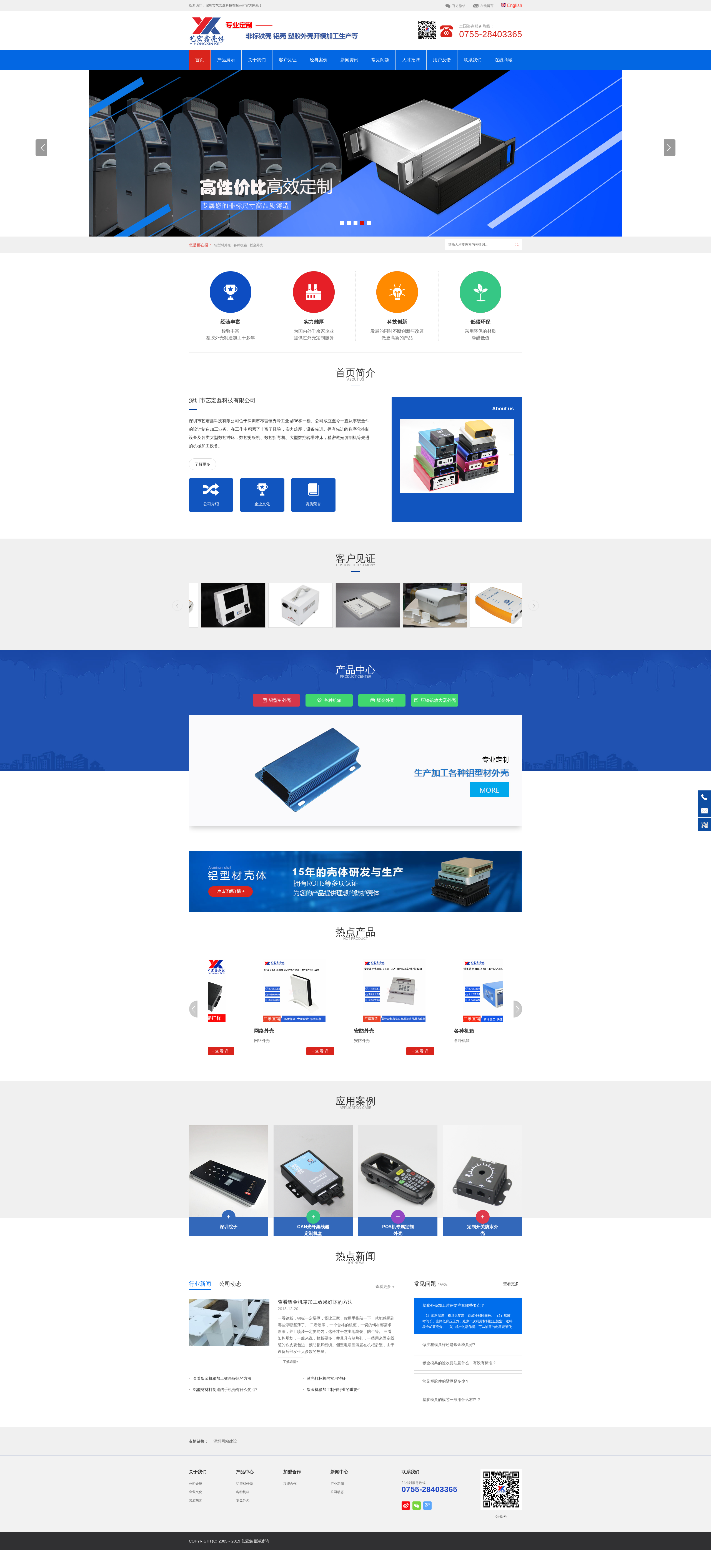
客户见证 (288, 59)
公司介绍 (211, 504)
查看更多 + (384, 1286)
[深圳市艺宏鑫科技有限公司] (457, 456)
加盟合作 (290, 1484)
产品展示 (226, 59)
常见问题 (380, 59)
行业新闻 (200, 1284)
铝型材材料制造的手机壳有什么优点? (225, 1389)
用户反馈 (442, 59)
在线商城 (503, 59)
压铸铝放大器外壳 (438, 700)
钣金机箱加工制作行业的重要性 (334, 1389)
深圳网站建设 (225, 1441)
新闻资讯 (349, 59)
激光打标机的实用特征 (326, 1378)
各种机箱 (240, 245)
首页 (199, 59)
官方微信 (458, 6)
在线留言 (487, 6)
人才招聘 (411, 59)
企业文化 (262, 504)
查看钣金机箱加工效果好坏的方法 (222, 1378)
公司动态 (230, 1284)
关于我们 (257, 59)
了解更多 (202, 464)
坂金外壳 (256, 245)
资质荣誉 (313, 504)
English (514, 5)
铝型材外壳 (222, 245)
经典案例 (318, 59)
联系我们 (473, 59)
